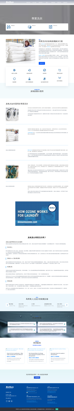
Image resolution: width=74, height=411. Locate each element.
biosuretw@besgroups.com (52, 403)
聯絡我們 (65, 2)
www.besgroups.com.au (51, 391)
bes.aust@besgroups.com (51, 392)
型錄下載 (42, 63)
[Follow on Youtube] (9, 401)
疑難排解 (53, 2)
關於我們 (28, 2)
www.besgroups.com (51, 402)
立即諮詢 (37, 377)
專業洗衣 (8, 356)
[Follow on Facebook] (7, 401)
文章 (11, 356)
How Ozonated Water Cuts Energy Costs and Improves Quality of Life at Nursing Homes (37, 354)
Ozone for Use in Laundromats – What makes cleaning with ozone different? (15, 354)
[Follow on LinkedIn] (12, 401)
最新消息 (59, 2)
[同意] (72, 409)
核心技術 (34, 2)
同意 (57, 409)
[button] (7, 304)
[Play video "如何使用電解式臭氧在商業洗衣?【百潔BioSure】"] (37, 213)
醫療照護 (13, 356)
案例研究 (33, 357)
